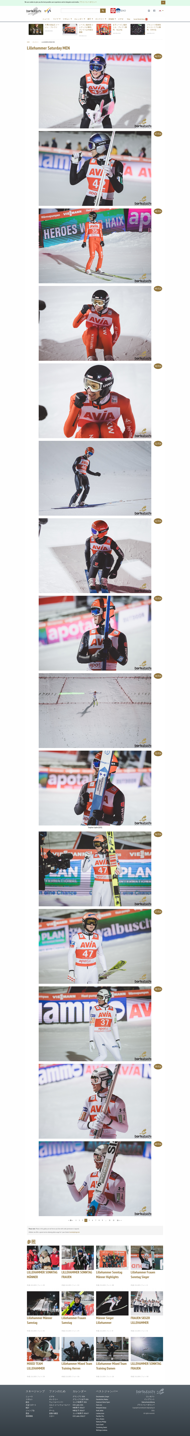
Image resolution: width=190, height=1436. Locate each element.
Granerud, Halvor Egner (103, 1402)
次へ (118, 1220)
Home (28, 42)
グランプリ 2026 (79, 1396)
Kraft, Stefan (99, 1410)
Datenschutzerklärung (148, 1402)
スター (51, 1416)
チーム (51, 1410)
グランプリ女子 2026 (80, 1399)
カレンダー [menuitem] (78, 19)
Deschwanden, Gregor (102, 1396)
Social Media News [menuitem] (140, 19)
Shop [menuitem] (128, 19)
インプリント (149, 1399)
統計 (27, 1408)
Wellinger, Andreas (101, 1430)
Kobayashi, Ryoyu (101, 1408)
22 (113, 1220)
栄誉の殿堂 (53, 1413)
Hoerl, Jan (99, 1405)
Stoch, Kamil (99, 1424)
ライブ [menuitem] (55, 19)
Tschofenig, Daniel (101, 1427)
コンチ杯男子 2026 (80, 1402)
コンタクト (150, 1396)
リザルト (29, 1399)
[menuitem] (149, 10)
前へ (71, 1220)
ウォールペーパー (56, 1402)
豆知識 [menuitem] (111, 19)
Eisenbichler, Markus (102, 1399)
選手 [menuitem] (89, 19)
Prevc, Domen (100, 1419)
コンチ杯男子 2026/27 (81, 1413)
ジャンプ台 (30, 1410)
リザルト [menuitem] (66, 19)
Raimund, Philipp (101, 1422)
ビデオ (51, 1396)
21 (109, 1220)
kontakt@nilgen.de (74, 1232)
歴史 (27, 1413)
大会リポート (31, 1405)
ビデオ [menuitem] (120, 19)
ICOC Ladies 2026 (78, 1405)
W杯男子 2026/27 (79, 1408)
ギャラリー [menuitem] (99, 19)
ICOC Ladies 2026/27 (79, 1416)
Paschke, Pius (100, 1416)
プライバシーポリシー (88, 2)
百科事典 (29, 1416)
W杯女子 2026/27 (79, 1410)
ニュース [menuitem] (46, 19)
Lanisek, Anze (100, 1413)
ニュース (29, 1396)
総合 (27, 1402)
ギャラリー (36, 42)
